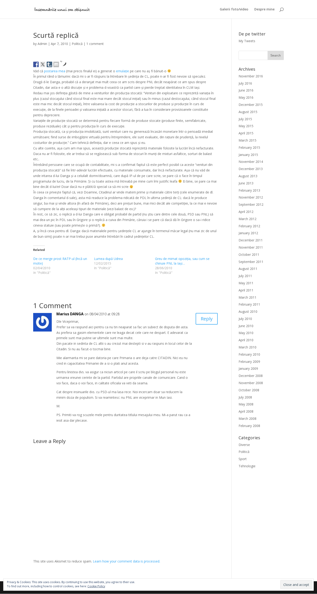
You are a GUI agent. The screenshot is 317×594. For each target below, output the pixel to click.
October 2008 (249, 390)
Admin (42, 43)
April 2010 (246, 340)
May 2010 (246, 333)
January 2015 (248, 154)
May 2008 (246, 404)
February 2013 (249, 190)
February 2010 (249, 354)
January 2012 (248, 233)
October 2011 (249, 254)
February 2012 (249, 226)
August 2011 (248, 268)
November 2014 (251, 161)
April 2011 (246, 290)
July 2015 (245, 119)
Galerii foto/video (234, 9)
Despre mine (264, 9)
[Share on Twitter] (42, 64)
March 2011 (247, 297)
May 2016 (246, 97)
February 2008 (249, 425)
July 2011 (245, 276)
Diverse (244, 444)
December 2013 (251, 169)
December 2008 (251, 375)
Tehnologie (247, 466)
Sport (243, 459)
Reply (207, 319)
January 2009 (248, 368)
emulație (122, 71)
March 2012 (247, 219)
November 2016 (251, 76)
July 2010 (245, 318)
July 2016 (245, 83)
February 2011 (249, 304)
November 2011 (251, 247)
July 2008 (245, 397)
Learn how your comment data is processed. (126, 561)
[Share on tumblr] (49, 64)
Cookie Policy (96, 586)
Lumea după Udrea (108, 258)
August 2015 (248, 112)
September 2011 (251, 261)
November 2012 (251, 197)
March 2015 (247, 140)
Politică (77, 43)
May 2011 (246, 283)
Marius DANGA (70, 313)
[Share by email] (56, 64)
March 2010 (247, 347)
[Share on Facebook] (36, 64)
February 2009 (249, 361)
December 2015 (251, 104)
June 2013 (246, 183)
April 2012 (246, 211)
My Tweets (247, 41)
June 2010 (246, 326)
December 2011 (251, 240)
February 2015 (249, 147)
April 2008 (246, 411)
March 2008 (247, 418)
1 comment (95, 43)
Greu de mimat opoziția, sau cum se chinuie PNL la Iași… (182, 260)
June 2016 (246, 90)
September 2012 (251, 204)
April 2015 (246, 133)
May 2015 (246, 126)
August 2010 (248, 311)
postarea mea (54, 71)
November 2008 (251, 383)
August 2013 (248, 176)
